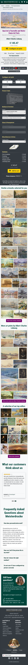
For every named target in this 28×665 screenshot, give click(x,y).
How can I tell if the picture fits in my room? (13, 551)
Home (2, 6)
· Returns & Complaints (7, 633)
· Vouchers (17, 632)
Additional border (5, 85)
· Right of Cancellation (7, 632)
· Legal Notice (5, 626)
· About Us (4, 635)
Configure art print (15, 49)
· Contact (4, 624)
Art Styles (8, 6)
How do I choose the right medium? (11, 559)
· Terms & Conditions (6, 628)
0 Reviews (17, 71)
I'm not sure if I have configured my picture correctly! (14, 567)
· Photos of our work (19, 630)
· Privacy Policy (5, 630)
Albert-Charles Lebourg (8, 7)
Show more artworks (14, 456)
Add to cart (15, 171)
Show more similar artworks (14, 320)
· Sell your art (18, 626)
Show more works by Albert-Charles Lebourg (14, 401)
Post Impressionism (15, 6)
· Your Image (18, 624)
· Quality (17, 628)
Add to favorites (21, 68)
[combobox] (14, 87)
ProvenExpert (12, 494)
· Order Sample (18, 633)
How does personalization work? (13, 523)
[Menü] (1, 2)
